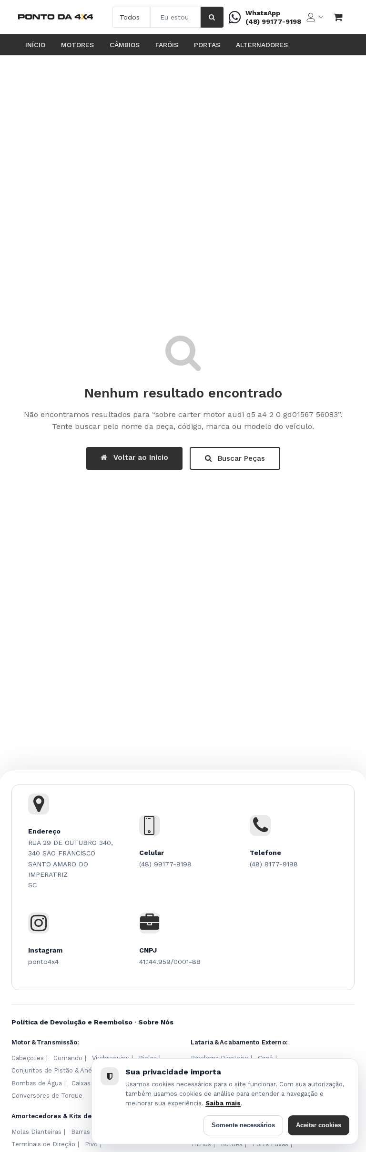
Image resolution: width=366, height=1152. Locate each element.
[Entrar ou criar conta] (315, 17)
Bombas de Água (36, 1083)
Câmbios (125, 45)
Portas (207, 45)
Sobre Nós (155, 1022)
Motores (77, 45)
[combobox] (175, 17)
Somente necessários (243, 1125)
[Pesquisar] (212, 17)
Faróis (166, 45)
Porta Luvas (270, 1144)
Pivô (91, 1144)
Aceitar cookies (318, 1125)
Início (35, 45)
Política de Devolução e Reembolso (71, 1022)
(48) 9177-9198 (274, 864)
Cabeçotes (27, 1058)
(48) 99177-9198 (273, 21)
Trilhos (201, 1144)
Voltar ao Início (139, 457)
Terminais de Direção (43, 1144)
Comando (67, 1058)
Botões (232, 1144)
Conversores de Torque (46, 1095)
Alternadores (262, 45)
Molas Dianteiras (36, 1131)
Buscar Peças (240, 458)
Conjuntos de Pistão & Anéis (54, 1070)
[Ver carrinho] (338, 17)
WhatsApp (262, 13)
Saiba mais (223, 1103)
